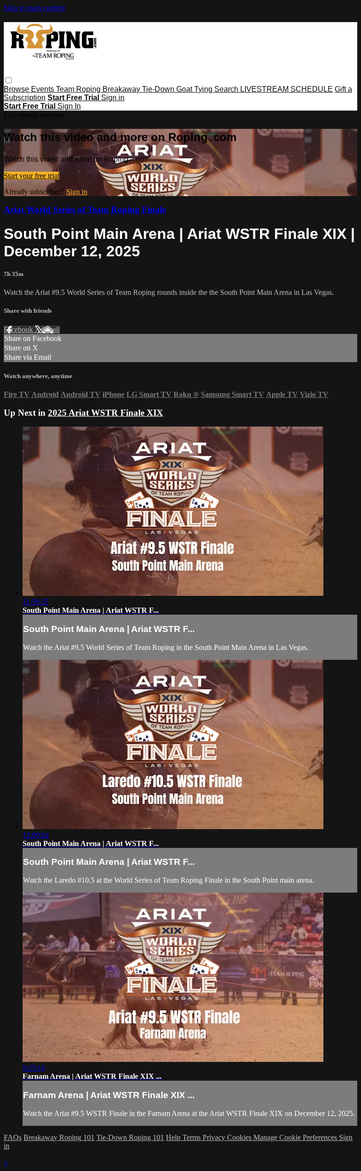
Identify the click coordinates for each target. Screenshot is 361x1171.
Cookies (240, 1137)
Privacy (215, 1137)
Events (43, 89)
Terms (192, 1137)
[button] (9, 80)
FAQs (13, 1137)
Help (174, 1137)
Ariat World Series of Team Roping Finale (85, 209)
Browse (17, 89)
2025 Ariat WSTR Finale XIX (105, 413)
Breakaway (122, 89)
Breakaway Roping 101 (59, 1137)
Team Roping (79, 89)
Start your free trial (31, 176)
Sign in (113, 98)
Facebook (19, 329)
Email (51, 329)
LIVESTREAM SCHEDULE (286, 89)
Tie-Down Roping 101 (130, 1137)
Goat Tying (195, 89)
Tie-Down (159, 89)
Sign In (69, 106)
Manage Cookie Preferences (296, 1137)
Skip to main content (34, 8)
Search (227, 89)
